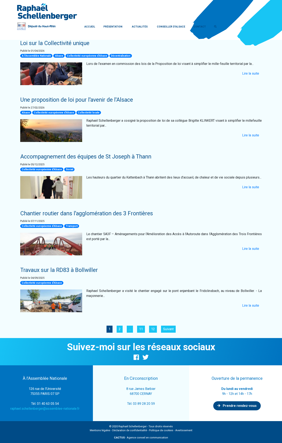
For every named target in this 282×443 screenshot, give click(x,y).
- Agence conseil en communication (141, 437)
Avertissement (183, 430)
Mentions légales (100, 430)
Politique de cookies (161, 430)
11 (141, 329)
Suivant (168, 329)
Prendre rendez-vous (239, 406)
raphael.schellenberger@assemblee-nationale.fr (44, 409)
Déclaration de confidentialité (129, 430)
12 (153, 329)
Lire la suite (250, 73)
